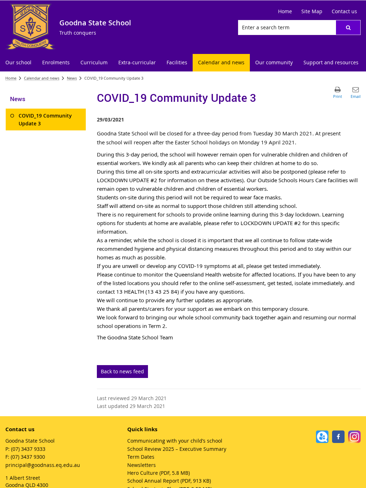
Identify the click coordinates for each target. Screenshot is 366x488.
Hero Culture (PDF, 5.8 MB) (158, 472)
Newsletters (141, 465)
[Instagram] (354, 436)
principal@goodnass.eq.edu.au (42, 465)
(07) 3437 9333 (28, 448)
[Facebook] (338, 436)
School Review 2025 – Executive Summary (176, 448)
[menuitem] (18, 62)
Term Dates (140, 456)
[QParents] (322, 436)
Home (10, 78)
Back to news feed (122, 371)
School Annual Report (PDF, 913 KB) (169, 480)
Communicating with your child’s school (174, 440)
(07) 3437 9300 (28, 456)
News (72, 78)
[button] (348, 27)
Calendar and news (41, 78)
